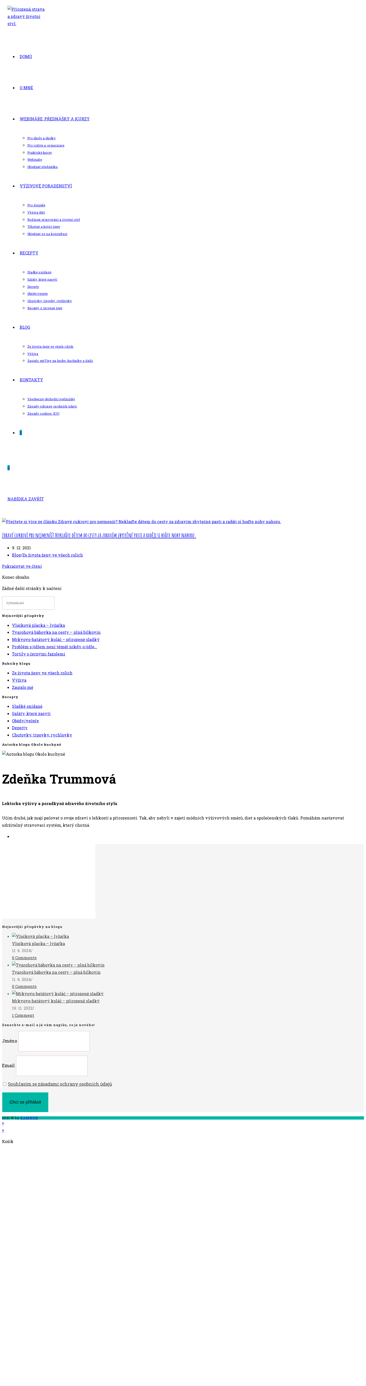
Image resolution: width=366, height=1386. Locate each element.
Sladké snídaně (27, 706)
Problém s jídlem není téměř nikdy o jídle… (54, 646)
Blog (16, 555)
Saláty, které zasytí (31, 713)
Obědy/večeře (25, 720)
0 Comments (24, 957)
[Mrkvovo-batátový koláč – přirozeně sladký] (58, 993)
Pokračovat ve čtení (22, 566)
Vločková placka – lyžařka (38, 625)
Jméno (9, 1041)
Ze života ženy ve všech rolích (52, 555)
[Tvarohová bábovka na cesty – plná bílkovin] (58, 965)
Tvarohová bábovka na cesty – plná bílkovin (56, 632)
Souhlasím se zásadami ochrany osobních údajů (60, 1084)
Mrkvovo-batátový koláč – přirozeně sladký (56, 639)
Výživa (19, 680)
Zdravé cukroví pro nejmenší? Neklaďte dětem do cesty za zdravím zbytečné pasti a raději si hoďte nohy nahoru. (99, 535)
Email (8, 1065)
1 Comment (23, 1015)
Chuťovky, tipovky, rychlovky (42, 734)
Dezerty (20, 727)
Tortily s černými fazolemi (38, 653)
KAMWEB (29, 1118)
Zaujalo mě (22, 687)
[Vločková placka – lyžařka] (40, 936)
